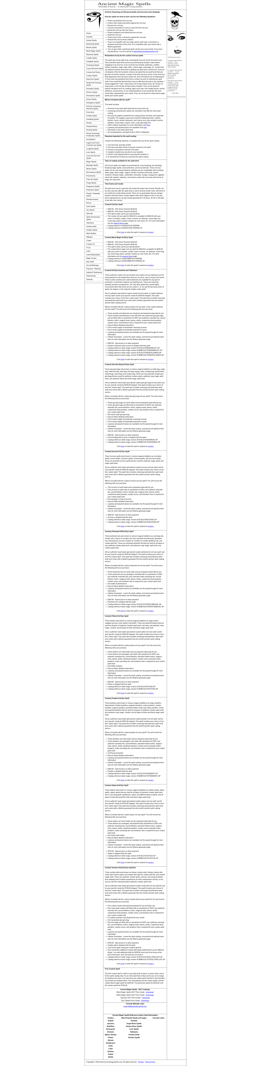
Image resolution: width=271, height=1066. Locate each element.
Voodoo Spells (91, 230)
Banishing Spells (92, 44)
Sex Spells (90, 210)
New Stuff (90, 262)
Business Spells (92, 54)
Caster (88, 240)
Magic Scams (91, 258)
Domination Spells (93, 96)
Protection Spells (92, 190)
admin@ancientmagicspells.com (146, 51)
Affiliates (89, 237)
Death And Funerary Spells (93, 84)
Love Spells (90, 152)
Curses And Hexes (93, 72)
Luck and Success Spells (93, 157)
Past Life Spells (92, 179)
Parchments (90, 176)
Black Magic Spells (93, 51)
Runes (88, 203)
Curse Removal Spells (94, 68)
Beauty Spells (91, 47)
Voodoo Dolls (91, 226)
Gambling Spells (92, 119)
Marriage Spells (92, 165)
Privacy (141, 1062)
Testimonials (91, 276)
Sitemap (89, 279)
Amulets (89, 37)
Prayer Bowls (91, 183)
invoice (151, 232)
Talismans (90, 223)
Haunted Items (91, 126)
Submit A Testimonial (94, 272)
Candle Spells (91, 58)
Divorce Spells (91, 92)
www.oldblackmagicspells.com (135, 1006)
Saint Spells (90, 206)
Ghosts (89, 123)
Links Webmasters (93, 255)
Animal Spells (91, 40)
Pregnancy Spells (93, 186)
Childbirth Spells (92, 62)
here (148, 125)
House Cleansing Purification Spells (93, 135)
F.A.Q (88, 248)
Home (88, 33)
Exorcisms (90, 112)
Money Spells (91, 169)
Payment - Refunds (93, 269)
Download (150, 992)
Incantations (90, 139)
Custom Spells (91, 76)
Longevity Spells (92, 149)
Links (88, 251)
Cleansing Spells (92, 65)
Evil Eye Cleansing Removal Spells (93, 107)
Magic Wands (91, 162)
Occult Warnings (92, 265)
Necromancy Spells (93, 172)
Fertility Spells (91, 116)
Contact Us (90, 244)
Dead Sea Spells (92, 79)
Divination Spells (92, 89)
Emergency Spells (93, 103)
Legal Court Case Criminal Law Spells (93, 144)
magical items (118, 223)
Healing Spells (91, 130)
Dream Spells (91, 99)
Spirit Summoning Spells (93, 218)
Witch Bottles (91, 233)
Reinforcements (92, 199)
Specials (89, 213)
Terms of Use (150, 1062)
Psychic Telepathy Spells (93, 195)
